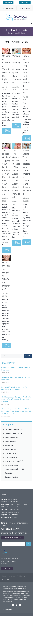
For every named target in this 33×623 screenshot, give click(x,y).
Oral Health (9, 453)
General (7, 445)
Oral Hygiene (9, 457)
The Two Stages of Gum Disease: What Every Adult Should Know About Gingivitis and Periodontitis (16, 174)
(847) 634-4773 (26, 8)
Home (10, 33)
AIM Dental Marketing (20, 588)
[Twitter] (16, 605)
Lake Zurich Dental (12, 599)
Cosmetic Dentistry (12, 433)
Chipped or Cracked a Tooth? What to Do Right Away (6, 69)
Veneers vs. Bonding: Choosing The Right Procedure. (16, 69)
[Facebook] (13, 605)
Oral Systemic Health (12, 461)
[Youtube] (20, 605)
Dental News (9, 441)
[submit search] (28, 544)
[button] (31, 23)
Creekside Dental (11, 586)
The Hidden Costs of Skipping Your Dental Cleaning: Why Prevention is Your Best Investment (16, 399)
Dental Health (10, 437)
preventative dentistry (13, 469)
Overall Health (10, 465)
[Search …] (13, 544)
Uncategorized (10, 477)
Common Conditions (12, 429)
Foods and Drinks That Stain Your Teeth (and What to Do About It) (15, 388)
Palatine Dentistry (15, 597)
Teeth (7, 473)
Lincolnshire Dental (19, 591)
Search (27, 355)
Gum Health (9, 449)
